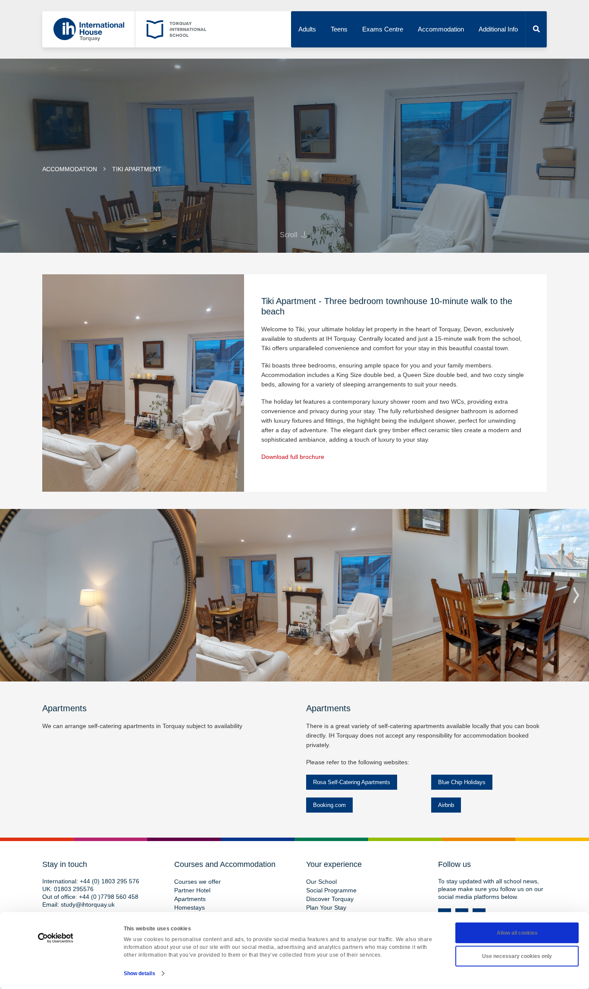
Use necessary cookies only (517, 956)
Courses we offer (197, 881)
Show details (139, 973)
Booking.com (329, 805)
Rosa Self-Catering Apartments (351, 782)
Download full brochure (292, 456)
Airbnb (446, 805)
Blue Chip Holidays (462, 782)
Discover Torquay (330, 898)
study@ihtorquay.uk (88, 904)
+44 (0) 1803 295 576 (109, 881)
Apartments (190, 898)
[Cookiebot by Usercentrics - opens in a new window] (56, 938)
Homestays (189, 907)
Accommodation (441, 29)
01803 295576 (74, 888)
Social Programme (331, 890)
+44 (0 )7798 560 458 (108, 896)
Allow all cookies (517, 933)
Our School (321, 881)
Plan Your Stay (326, 907)
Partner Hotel (192, 890)
